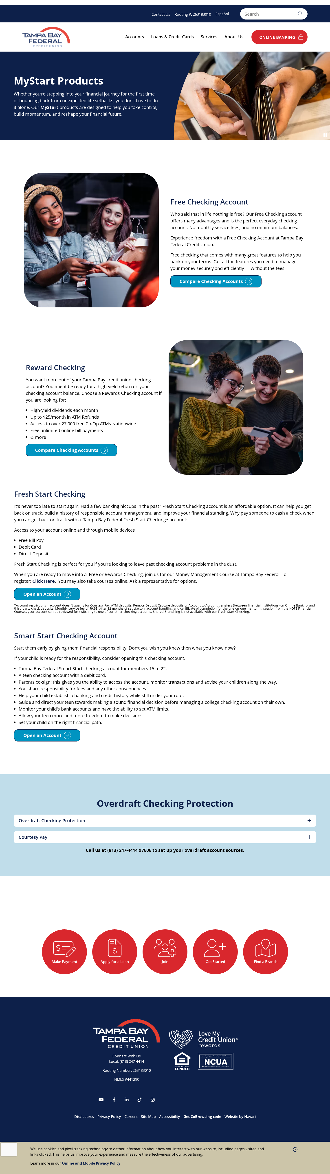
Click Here (43, 581)
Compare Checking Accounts (211, 281)
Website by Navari (240, 1116)
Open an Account (42, 594)
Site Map (148, 1116)
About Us (233, 37)
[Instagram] (153, 1099)
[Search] (300, 14)
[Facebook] (114, 1099)
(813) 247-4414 (132, 1061)
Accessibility (169, 1116)
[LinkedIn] (127, 1099)
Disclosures (84, 1116)
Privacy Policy (109, 1116)
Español (222, 13)
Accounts (134, 37)
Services (209, 37)
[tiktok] (140, 1099)
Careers (131, 1116)
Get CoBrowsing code (202, 1116)
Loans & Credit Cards (172, 37)
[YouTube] (101, 1099)
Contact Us (161, 14)
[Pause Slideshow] (325, 135)
